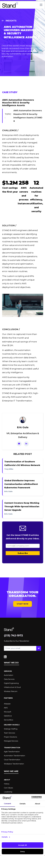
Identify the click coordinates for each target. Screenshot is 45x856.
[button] (40, 4)
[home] (10, 5)
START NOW (22, 604)
